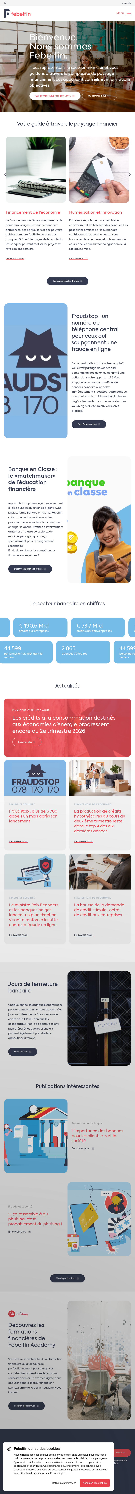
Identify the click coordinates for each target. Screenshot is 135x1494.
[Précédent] (5, 175)
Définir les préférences (64, 1482)
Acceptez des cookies (95, 1482)
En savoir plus (58, 1473)
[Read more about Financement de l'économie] (36, 202)
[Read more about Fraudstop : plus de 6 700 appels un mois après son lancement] (35, 805)
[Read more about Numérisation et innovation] (99, 202)
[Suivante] (130, 175)
